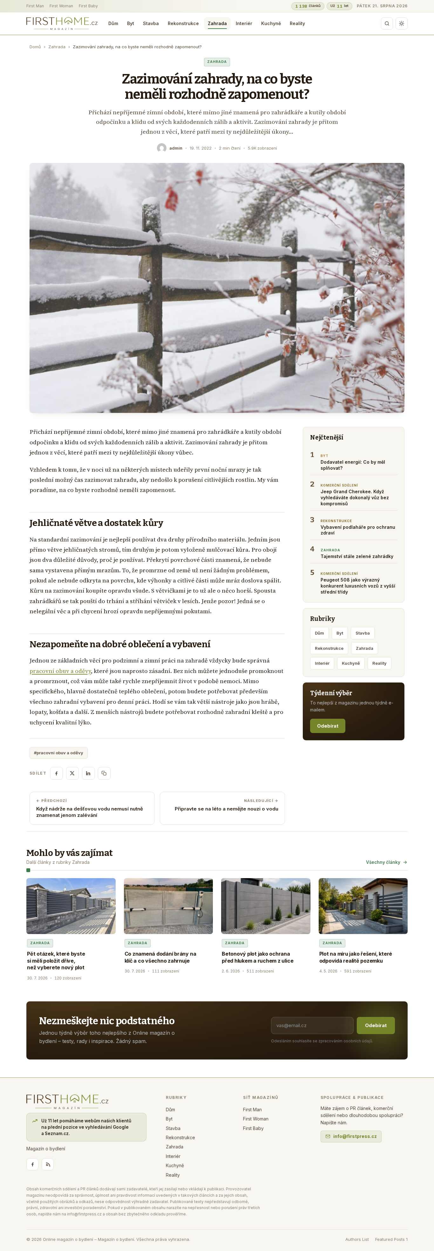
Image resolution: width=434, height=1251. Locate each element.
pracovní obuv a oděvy (60, 671)
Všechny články (383, 862)
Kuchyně (271, 23)
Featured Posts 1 (391, 1239)
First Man (35, 5)
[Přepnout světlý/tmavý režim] (402, 23)
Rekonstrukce (183, 23)
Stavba (151, 23)
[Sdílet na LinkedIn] (88, 773)
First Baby (88, 5)
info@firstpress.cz (355, 1136)
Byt (130, 23)
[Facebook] (32, 1164)
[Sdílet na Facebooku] (56, 773)
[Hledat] (387, 23)
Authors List (357, 1239)
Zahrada (217, 23)
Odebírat (327, 726)
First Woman (61, 5)
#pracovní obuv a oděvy (58, 752)
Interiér (244, 23)
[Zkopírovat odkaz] (104, 773)
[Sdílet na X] (72, 773)
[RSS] (48, 1164)
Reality (297, 23)
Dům (113, 23)
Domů (35, 46)
